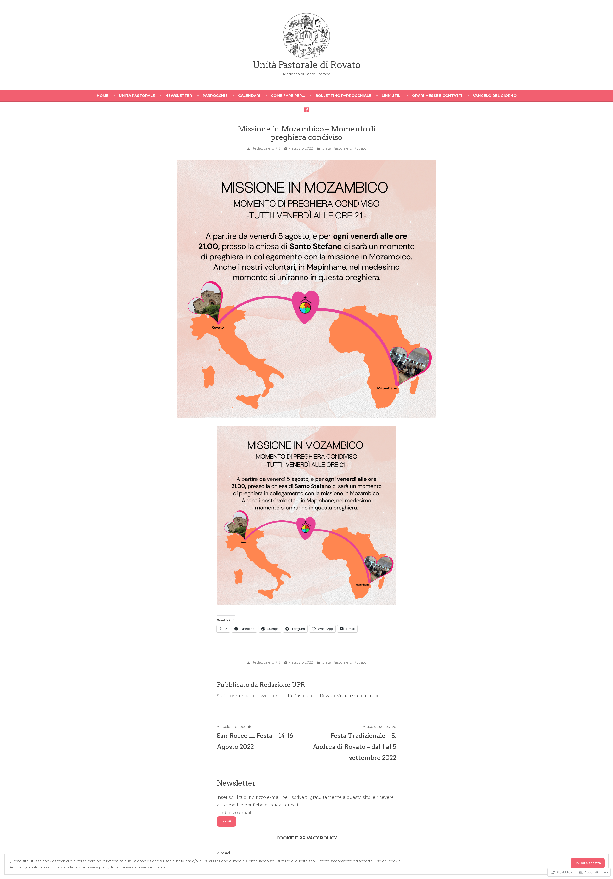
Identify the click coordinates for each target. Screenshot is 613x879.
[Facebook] (306, 109)
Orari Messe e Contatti (437, 95)
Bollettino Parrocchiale (343, 95)
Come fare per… (288, 95)
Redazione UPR (265, 148)
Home (102, 95)
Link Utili (392, 95)
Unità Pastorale (137, 95)
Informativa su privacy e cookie (138, 867)
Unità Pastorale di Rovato (307, 64)
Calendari (249, 95)
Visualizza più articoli (359, 695)
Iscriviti (226, 821)
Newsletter (178, 95)
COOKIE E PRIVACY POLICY (306, 838)
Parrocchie (215, 95)
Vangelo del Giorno (495, 95)
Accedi (224, 853)
